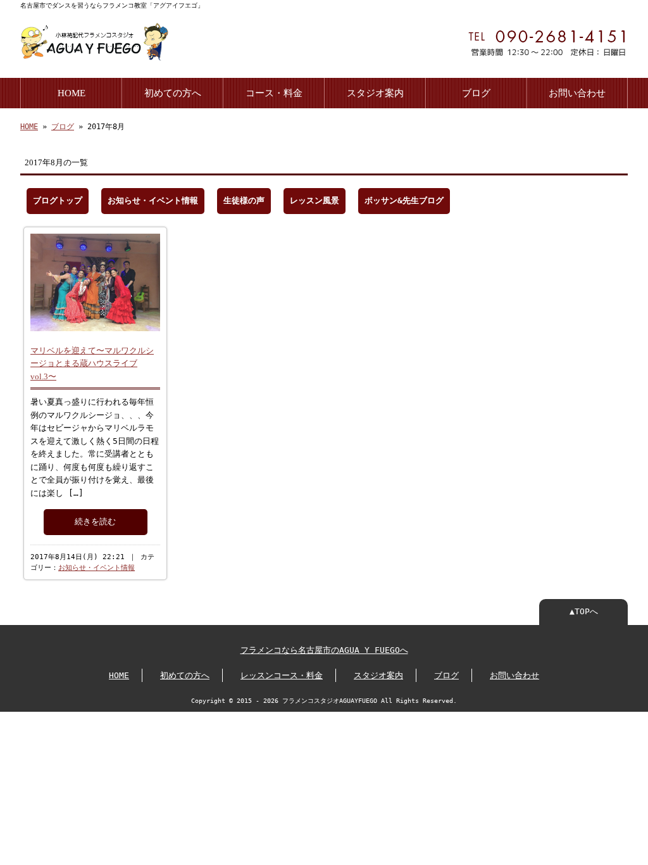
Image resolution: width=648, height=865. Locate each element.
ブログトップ (57, 200)
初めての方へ (172, 92)
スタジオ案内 (375, 92)
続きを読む (95, 521)
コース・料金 (274, 92)
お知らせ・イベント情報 (153, 200)
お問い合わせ (577, 92)
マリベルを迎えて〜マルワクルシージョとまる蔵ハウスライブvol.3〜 (92, 363)
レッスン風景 (314, 200)
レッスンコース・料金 (281, 675)
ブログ (476, 92)
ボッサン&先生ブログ (404, 200)
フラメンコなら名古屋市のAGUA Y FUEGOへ (324, 650)
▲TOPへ (584, 611)
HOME (71, 92)
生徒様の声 (244, 200)
